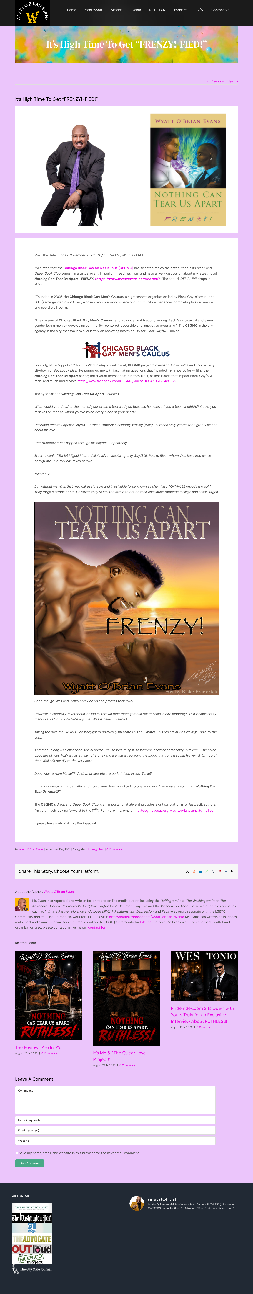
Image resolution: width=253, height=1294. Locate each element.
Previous (217, 81)
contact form (98, 927)
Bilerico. (146, 922)
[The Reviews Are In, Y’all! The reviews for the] (171, 1222)
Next (230, 81)
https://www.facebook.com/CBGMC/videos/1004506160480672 (126, 381)
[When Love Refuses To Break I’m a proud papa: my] (228, 1239)
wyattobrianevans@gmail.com (193, 810)
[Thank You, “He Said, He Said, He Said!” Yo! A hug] (142, 1239)
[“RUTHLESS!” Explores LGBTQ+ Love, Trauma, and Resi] (171, 1256)
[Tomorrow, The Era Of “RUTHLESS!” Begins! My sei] (171, 1273)
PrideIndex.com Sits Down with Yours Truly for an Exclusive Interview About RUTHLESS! (202, 1014)
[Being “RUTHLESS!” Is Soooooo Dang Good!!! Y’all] (199, 1273)
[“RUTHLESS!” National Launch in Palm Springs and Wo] (142, 1222)
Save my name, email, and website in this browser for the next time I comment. (79, 1153)
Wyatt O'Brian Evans (31, 849)
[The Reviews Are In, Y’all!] (48, 995)
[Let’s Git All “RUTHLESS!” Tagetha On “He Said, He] (199, 1239)
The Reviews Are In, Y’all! (39, 1047)
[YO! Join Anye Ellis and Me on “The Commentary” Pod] (199, 1256)
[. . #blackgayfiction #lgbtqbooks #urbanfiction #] (228, 1222)
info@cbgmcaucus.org (151, 810)
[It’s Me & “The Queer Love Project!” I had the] (199, 1222)
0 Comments (114, 849)
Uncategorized (95, 849)
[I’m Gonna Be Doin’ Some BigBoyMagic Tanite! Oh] (142, 1256)
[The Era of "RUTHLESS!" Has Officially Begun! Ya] (142, 1273)
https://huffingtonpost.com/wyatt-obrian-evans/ (146, 917)
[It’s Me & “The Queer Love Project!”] (126, 998)
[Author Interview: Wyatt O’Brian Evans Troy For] (171, 1239)
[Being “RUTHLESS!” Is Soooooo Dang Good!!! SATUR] (228, 1273)
